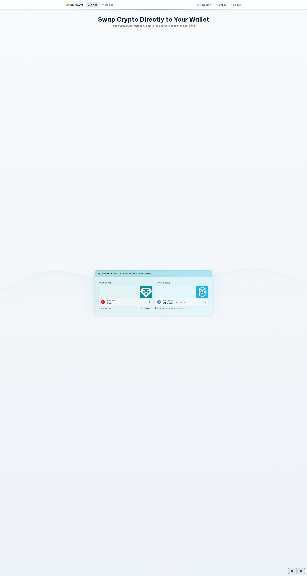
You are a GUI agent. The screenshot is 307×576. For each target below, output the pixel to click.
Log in (222, 4)
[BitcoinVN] (73, 5)
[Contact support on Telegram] (300, 571)
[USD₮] (146, 292)
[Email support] (292, 571)
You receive (163, 282)
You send (106, 282)
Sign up (236, 4)
